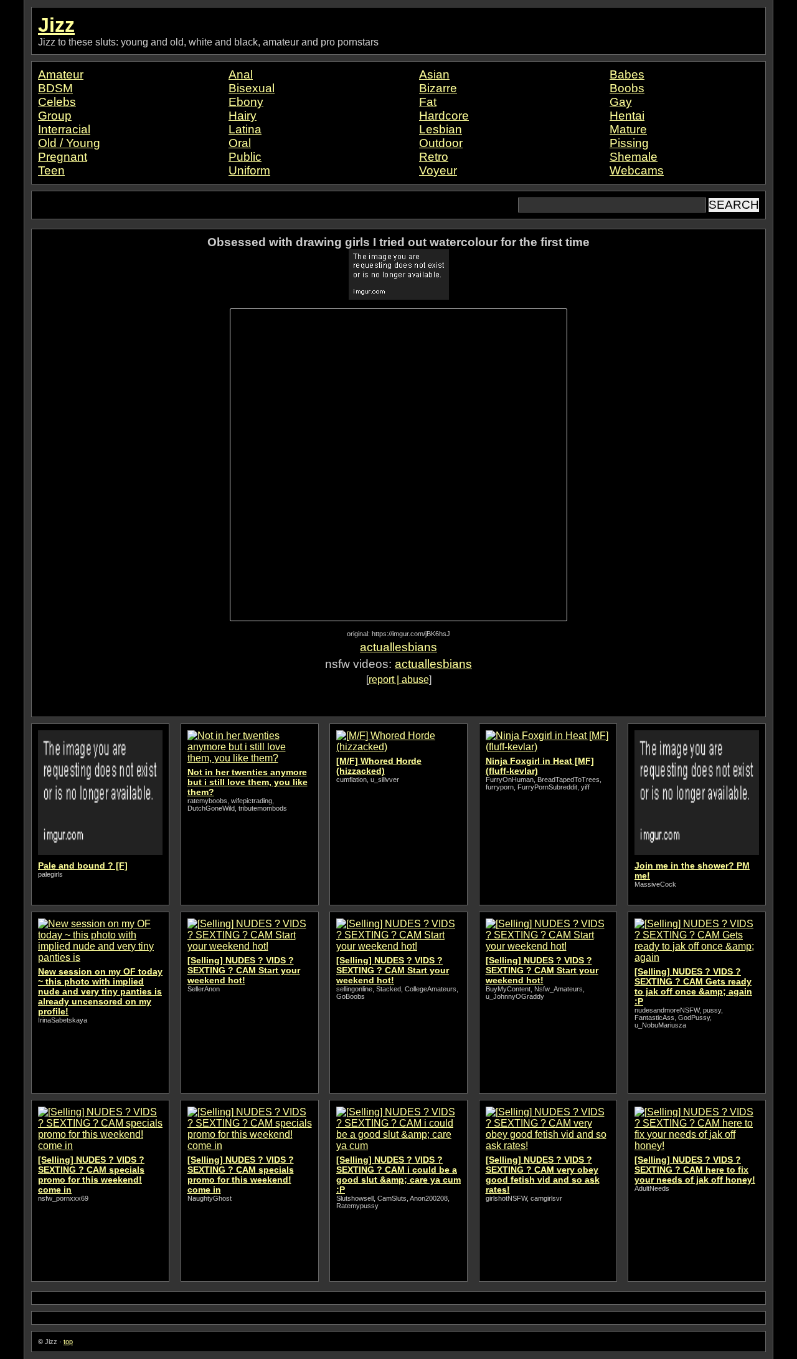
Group (55, 115)
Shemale (634, 156)
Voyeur (438, 170)
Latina (245, 129)
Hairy (243, 115)
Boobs (627, 88)
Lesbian (440, 129)
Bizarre (438, 88)
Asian (434, 74)
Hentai (627, 115)
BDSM (55, 88)
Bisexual (252, 88)
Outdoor (441, 143)
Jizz (56, 25)
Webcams (637, 170)
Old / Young (69, 143)
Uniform (249, 170)
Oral (240, 143)
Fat (427, 101)
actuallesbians (398, 647)
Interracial (64, 129)
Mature (628, 129)
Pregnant (62, 156)
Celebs (57, 101)
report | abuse (399, 679)
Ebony (246, 101)
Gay (621, 101)
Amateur (60, 74)
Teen (51, 170)
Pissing (629, 143)
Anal (241, 74)
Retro (433, 156)
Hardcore (444, 115)
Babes (627, 74)
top (68, 1341)
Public (245, 156)
